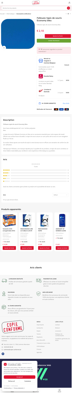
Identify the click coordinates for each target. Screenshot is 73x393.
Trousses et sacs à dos (43, 364)
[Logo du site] (36, 2)
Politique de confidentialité (59, 356)
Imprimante (40, 346)
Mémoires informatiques (7, 236)
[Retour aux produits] (68, 14)
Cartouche (40, 349)
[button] (9, 248)
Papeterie (39, 358)
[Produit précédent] (66, 14)
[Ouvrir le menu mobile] (2, 2)
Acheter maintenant (53, 40)
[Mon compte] (69, 2)
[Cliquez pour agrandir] (4, 48)
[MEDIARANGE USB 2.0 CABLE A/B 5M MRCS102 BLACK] (27, 220)
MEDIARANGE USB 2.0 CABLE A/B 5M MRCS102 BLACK (26, 230)
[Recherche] (68, 8)
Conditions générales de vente (62, 361)
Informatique (10, 14)
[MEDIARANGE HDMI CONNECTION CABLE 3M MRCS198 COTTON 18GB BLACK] (44, 220)
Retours (57, 349)
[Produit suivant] (70, 14)
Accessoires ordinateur (23, 14)
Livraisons (58, 352)
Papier (39, 352)
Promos (39, 371)
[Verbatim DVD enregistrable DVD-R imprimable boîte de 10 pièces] (9, 220)
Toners (39, 355)
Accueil (2, 14)
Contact (57, 346)
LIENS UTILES (59, 343)
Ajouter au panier (58, 36)
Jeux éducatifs (41, 361)
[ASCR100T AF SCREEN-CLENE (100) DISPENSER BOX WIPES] (62, 220)
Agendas (39, 374)
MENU (38, 343)
